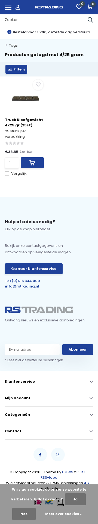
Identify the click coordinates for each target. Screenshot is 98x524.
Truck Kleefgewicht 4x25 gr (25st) (24, 122)
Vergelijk (19, 173)
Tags (13, 45)
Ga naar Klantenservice (33, 268)
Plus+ (81, 472)
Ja (75, 499)
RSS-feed (49, 477)
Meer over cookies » (63, 514)
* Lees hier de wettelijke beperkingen (34, 360)
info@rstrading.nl (22, 286)
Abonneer (78, 349)
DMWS (67, 472)
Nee (23, 514)
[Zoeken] (90, 20)
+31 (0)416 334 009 (22, 280)
